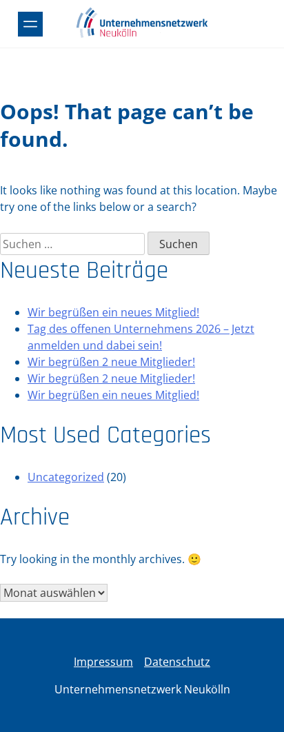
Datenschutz (177, 661)
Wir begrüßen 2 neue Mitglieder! (111, 361)
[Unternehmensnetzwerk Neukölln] (142, 35)
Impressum (103, 661)
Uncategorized (66, 477)
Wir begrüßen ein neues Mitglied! (113, 312)
